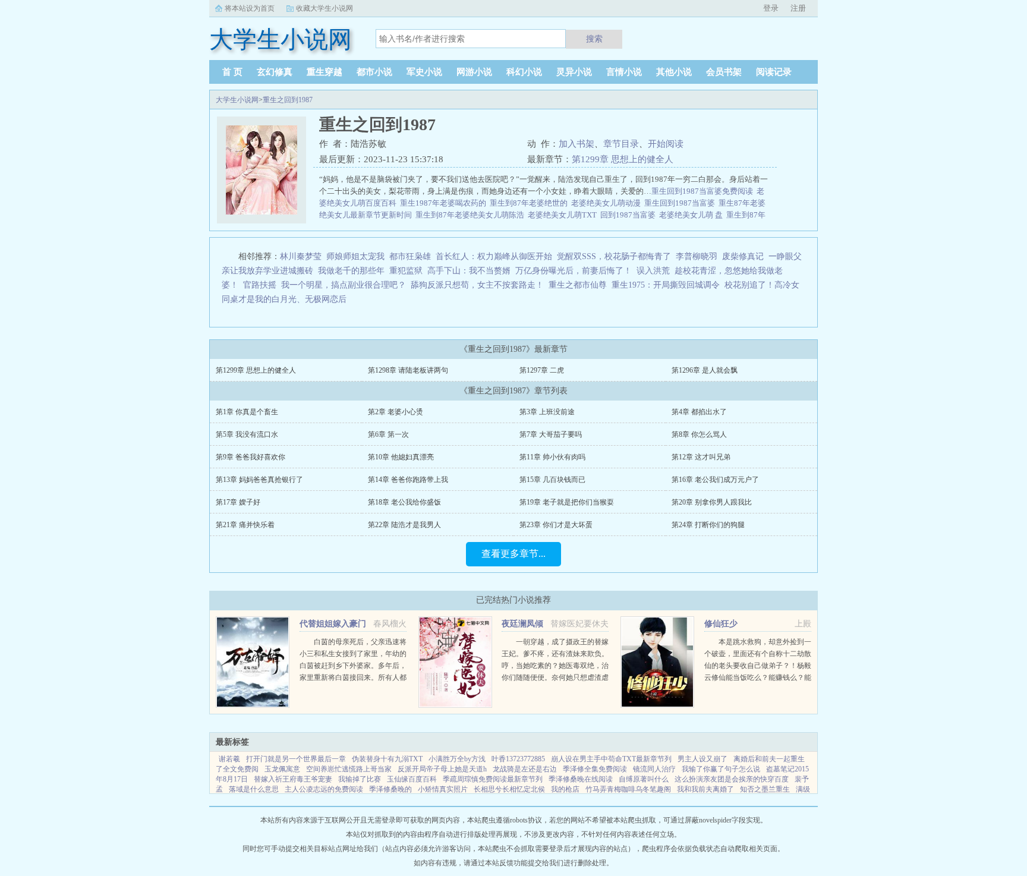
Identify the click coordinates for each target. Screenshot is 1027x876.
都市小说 (374, 72)
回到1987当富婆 (629, 214)
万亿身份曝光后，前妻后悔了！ (573, 270)
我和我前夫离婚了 (705, 789)
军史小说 (424, 72)
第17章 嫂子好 (238, 502)
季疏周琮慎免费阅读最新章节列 (493, 779)
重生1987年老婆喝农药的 (445, 202)
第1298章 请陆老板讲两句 (408, 370)
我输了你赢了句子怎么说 (721, 769)
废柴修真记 (743, 256)
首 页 (232, 72)
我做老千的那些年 (351, 270)
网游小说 (474, 72)
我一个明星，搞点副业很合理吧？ (343, 285)
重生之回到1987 (288, 100)
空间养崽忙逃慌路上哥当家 (349, 769)
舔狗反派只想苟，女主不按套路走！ (477, 285)
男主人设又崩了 (702, 759)
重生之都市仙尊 (578, 285)
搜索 (594, 38)
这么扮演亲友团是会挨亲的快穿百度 (732, 779)
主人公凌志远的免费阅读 (324, 789)
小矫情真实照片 (443, 789)
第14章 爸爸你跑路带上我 (408, 479)
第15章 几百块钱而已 (552, 479)
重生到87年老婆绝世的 (530, 202)
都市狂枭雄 (410, 256)
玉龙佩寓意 (282, 769)
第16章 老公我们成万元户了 (715, 479)
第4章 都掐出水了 (699, 412)
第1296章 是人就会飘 (705, 370)
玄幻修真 (274, 72)
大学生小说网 (237, 100)
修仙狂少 (721, 623)
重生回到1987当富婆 (681, 202)
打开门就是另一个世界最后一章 (296, 759)
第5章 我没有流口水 (247, 434)
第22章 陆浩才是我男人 (404, 525)
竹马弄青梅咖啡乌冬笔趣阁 (628, 789)
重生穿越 (324, 72)
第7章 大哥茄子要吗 (550, 434)
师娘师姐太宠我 (355, 256)
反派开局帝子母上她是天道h (442, 769)
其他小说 (674, 72)
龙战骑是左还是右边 (525, 769)
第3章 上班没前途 (547, 412)
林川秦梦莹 (301, 256)
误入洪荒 (653, 270)
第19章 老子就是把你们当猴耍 (566, 502)
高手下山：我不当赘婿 (469, 270)
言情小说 (624, 72)
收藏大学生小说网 (324, 8)
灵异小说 (574, 72)
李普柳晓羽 (696, 256)
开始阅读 (665, 144)
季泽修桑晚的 (390, 789)
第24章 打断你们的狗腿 (708, 525)
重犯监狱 (406, 270)
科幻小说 (524, 72)
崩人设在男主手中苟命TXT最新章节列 (611, 759)
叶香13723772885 (518, 759)
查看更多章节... (513, 554)
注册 (798, 8)
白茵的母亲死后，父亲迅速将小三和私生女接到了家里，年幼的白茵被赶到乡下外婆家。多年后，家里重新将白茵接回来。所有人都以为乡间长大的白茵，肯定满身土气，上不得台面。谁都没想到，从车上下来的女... (353, 677)
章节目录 (621, 144)
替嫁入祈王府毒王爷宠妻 (293, 779)
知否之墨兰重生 (765, 789)
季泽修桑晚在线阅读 (581, 779)
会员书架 (724, 72)
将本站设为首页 (250, 8)
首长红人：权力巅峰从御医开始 (494, 256)
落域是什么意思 (254, 789)
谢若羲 (229, 759)
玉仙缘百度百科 (412, 779)
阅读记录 (774, 72)
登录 (771, 8)
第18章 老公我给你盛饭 (404, 502)
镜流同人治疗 (654, 769)
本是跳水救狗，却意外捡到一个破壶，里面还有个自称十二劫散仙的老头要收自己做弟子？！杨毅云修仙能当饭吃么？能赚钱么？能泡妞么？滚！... (757, 666)
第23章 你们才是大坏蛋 (556, 525)
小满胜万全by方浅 (457, 759)
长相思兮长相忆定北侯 (509, 789)
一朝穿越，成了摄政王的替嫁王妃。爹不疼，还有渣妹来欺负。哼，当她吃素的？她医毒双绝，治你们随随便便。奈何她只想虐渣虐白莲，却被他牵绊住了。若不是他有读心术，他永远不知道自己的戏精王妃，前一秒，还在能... (555, 677)
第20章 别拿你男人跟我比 (712, 502)
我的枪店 (565, 789)
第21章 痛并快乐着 (245, 525)
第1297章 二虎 (541, 370)
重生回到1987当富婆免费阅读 (704, 191)
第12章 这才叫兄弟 (701, 457)
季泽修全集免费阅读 (595, 769)
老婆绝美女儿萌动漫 (607, 202)
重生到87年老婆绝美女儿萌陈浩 (471, 214)
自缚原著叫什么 (644, 779)
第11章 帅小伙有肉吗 (552, 457)
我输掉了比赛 (359, 779)
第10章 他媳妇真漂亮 (401, 457)
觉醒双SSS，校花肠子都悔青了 (614, 256)
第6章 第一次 (388, 434)
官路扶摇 (259, 285)
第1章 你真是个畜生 (247, 412)
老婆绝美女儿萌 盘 (692, 214)
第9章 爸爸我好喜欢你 (250, 457)
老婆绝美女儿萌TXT (564, 214)
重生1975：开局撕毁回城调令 (666, 285)
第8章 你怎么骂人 (699, 434)
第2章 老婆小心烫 (395, 412)
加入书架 (576, 144)
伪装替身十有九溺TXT (387, 759)
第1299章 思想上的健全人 (622, 159)
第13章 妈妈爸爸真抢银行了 (259, 479)
